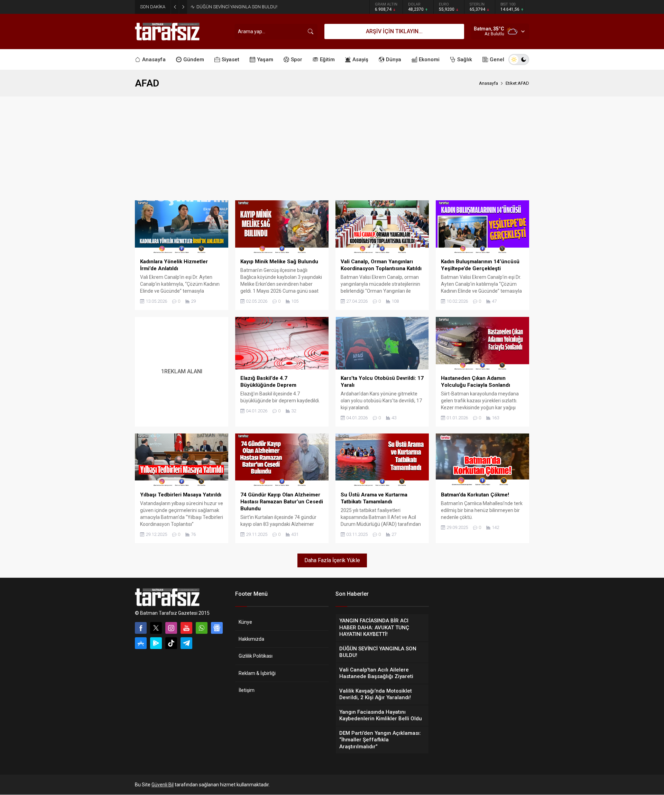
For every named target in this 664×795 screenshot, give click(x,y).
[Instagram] (171, 628)
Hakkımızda (251, 639)
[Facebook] (141, 628)
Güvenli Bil (162, 784)
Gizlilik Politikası (256, 656)
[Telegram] (186, 643)
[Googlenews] (217, 628)
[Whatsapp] (202, 628)
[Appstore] (141, 643)
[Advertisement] (332, 148)
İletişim (247, 690)
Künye (245, 622)
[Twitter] (156, 628)
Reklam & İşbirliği (257, 673)
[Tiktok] (171, 643)
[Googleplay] (156, 643)
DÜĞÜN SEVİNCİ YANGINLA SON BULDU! (236, 6)
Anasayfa (488, 83)
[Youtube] (186, 628)
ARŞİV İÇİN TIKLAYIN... (394, 31)
